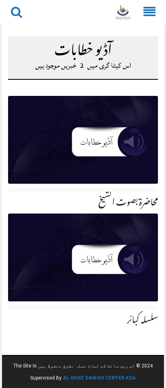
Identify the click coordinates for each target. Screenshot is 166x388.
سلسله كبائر (142, 321)
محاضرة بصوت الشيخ (128, 203)
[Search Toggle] (16, 12)
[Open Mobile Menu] (149, 12)
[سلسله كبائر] (83, 257)
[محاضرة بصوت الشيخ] (83, 140)
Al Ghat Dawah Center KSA (99, 378)
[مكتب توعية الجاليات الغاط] (123, 12)
